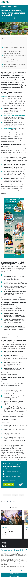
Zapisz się (7, 484)
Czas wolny (15, 6)
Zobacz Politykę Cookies (21, 570)
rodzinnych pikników (9, 128)
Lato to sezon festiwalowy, (7, 149)
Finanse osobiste (7, 6)
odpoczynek (15, 495)
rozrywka (21, 495)
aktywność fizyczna (7, 495)
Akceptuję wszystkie (14, 573)
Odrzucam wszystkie (14, 576)
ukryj (10, 39)
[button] (26, 549)
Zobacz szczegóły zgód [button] (6, 570)
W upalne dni (4, 96)
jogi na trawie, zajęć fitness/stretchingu (14, 115)
